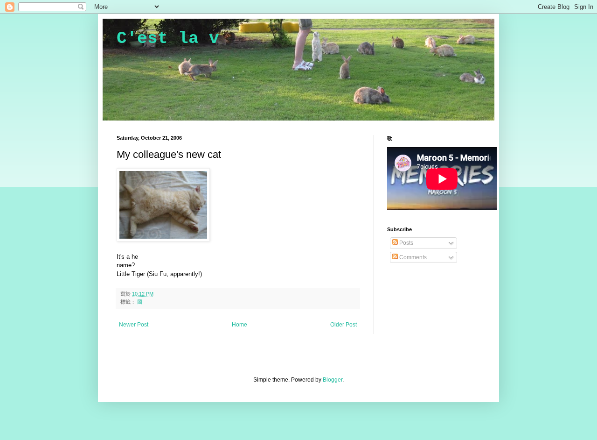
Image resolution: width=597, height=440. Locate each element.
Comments (412, 257)
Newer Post (133, 324)
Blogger (332, 379)
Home (239, 324)
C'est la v (168, 38)
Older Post (343, 324)
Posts (405, 243)
